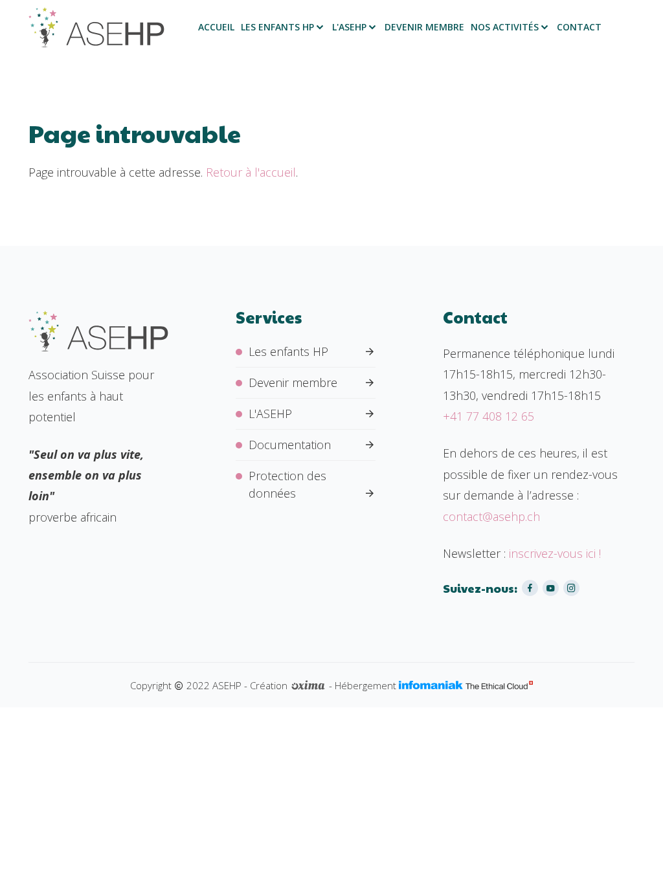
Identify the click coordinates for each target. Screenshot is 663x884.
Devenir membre (424, 27)
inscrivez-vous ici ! (555, 553)
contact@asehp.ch (491, 516)
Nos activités (505, 27)
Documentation (290, 444)
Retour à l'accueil (251, 172)
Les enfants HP (277, 27)
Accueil (216, 27)
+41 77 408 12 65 (488, 416)
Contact (579, 27)
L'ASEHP (349, 27)
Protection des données (287, 484)
